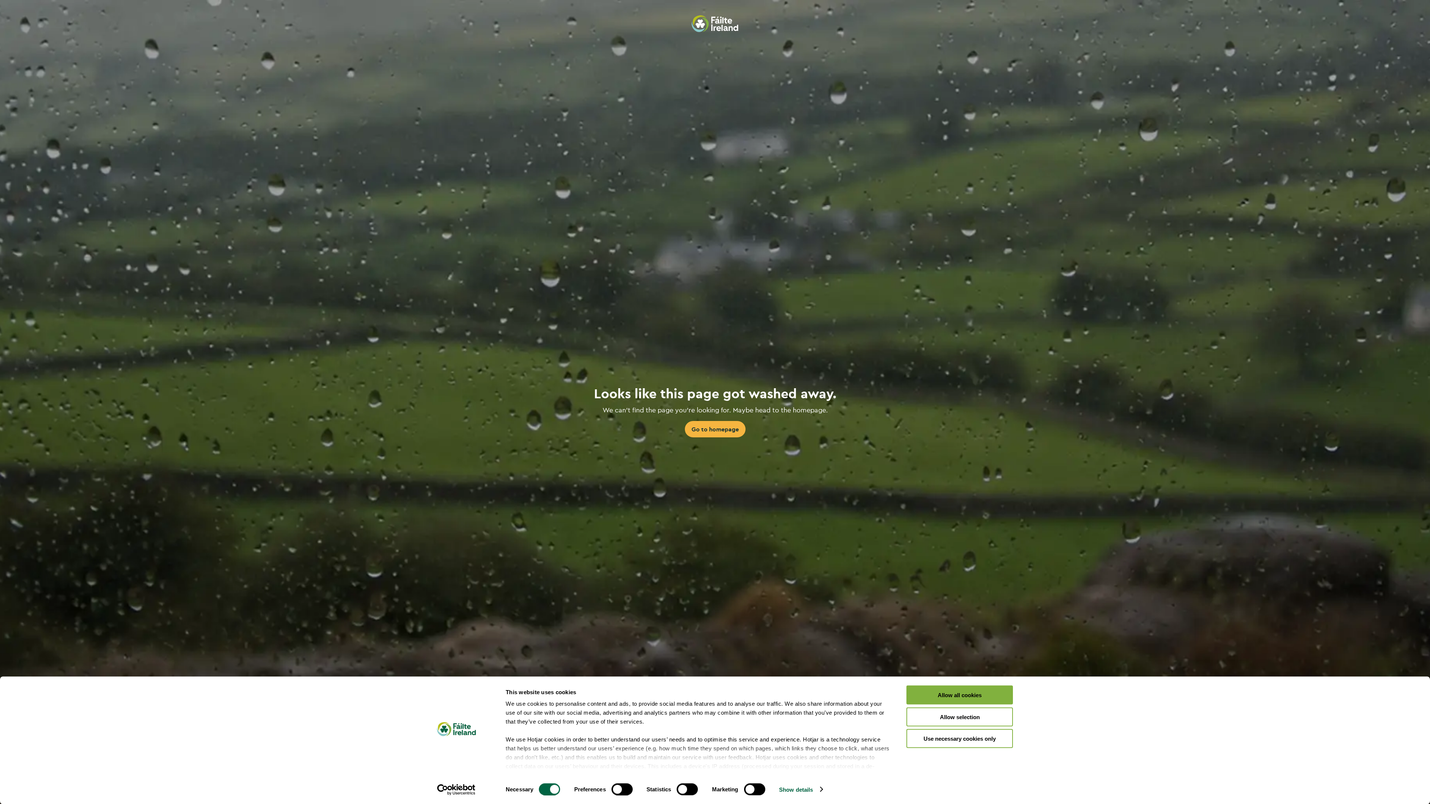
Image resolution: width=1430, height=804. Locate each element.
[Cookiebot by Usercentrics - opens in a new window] (456, 789)
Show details (796, 789)
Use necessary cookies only (960, 739)
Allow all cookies (960, 695)
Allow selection (960, 717)
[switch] (622, 789)
